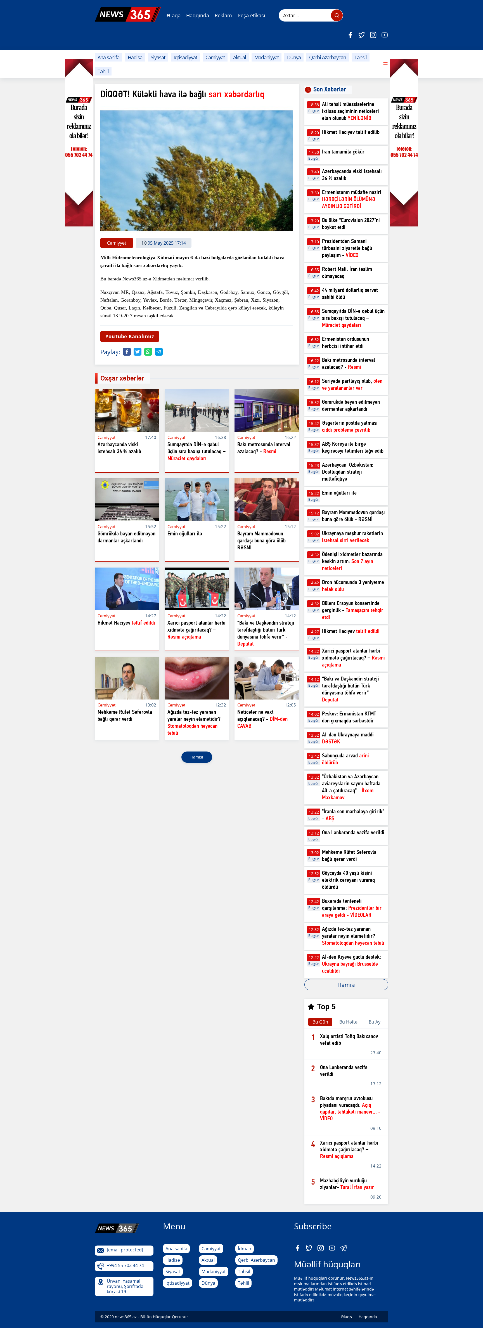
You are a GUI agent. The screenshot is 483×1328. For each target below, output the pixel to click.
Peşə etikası (251, 15)
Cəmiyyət (215, 57)
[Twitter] (361, 35)
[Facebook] (350, 35)
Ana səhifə (108, 57)
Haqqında (197, 15)
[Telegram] (159, 352)
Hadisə (135, 57)
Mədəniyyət (266, 57)
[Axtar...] (337, 15)
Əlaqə (174, 15)
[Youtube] (384, 35)
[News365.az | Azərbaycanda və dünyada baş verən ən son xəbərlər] (128, 14)
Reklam (223, 15)
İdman (244, 1249)
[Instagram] (373, 35)
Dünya (294, 57)
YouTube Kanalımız (129, 336)
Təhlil (103, 71)
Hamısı (196, 757)
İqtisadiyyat (185, 57)
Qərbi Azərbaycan (327, 57)
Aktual (239, 57)
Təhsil (360, 57)
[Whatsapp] (148, 352)
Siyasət (158, 57)
